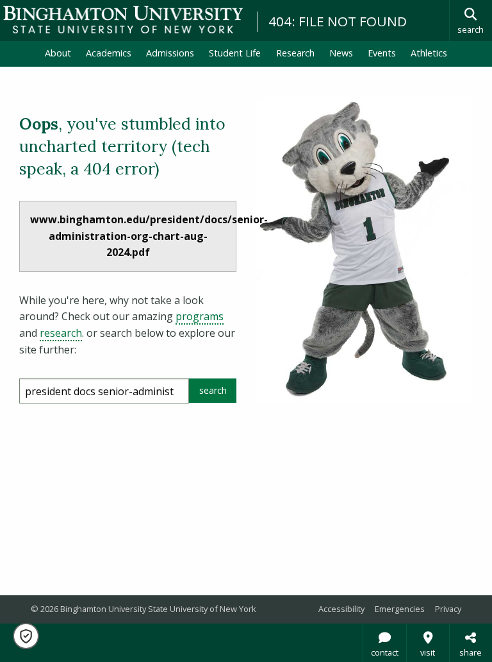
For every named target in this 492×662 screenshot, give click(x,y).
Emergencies (400, 609)
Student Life (235, 53)
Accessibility (341, 609)
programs (200, 316)
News (341, 53)
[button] (26, 636)
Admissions (170, 53)
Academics (108, 53)
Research (295, 53)
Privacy (448, 609)
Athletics (429, 53)
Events (382, 53)
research (61, 333)
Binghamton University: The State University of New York (123, 19)
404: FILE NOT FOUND (337, 21)
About (58, 53)
